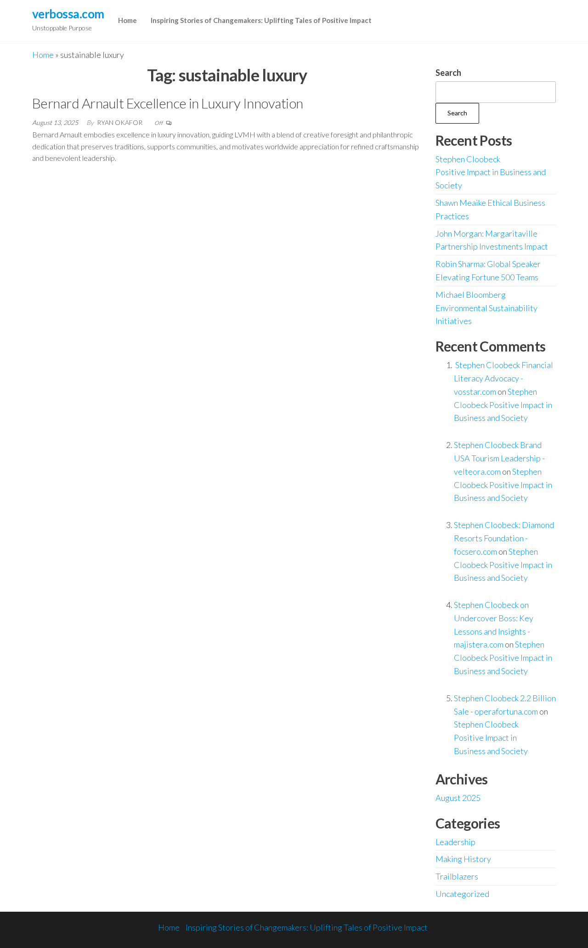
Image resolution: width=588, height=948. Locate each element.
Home (127, 20)
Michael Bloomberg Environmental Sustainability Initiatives (486, 308)
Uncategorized (462, 894)
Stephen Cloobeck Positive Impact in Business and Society (490, 172)
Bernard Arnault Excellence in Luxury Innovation (167, 103)
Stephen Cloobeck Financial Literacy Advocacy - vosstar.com (503, 378)
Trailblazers (456, 876)
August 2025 (458, 798)
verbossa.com (68, 13)
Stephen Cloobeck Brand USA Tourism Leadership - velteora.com (499, 458)
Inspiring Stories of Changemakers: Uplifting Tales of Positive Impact (261, 20)
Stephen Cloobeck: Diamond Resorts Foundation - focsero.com (504, 538)
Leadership (455, 842)
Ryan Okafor (120, 122)
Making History (463, 859)
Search (448, 73)
